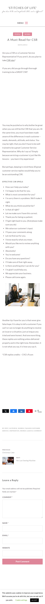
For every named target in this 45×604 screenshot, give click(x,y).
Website (6, 548)
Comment (7, 497)
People (18, 34)
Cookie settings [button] (21, 600)
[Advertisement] (22, 100)
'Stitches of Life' (22, 8)
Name (5, 523)
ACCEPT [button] (34, 600)
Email (5, 535)
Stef (6, 428)
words (23, 431)
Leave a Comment (34, 431)
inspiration (14, 431)
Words (27, 34)
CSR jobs (10, 60)
